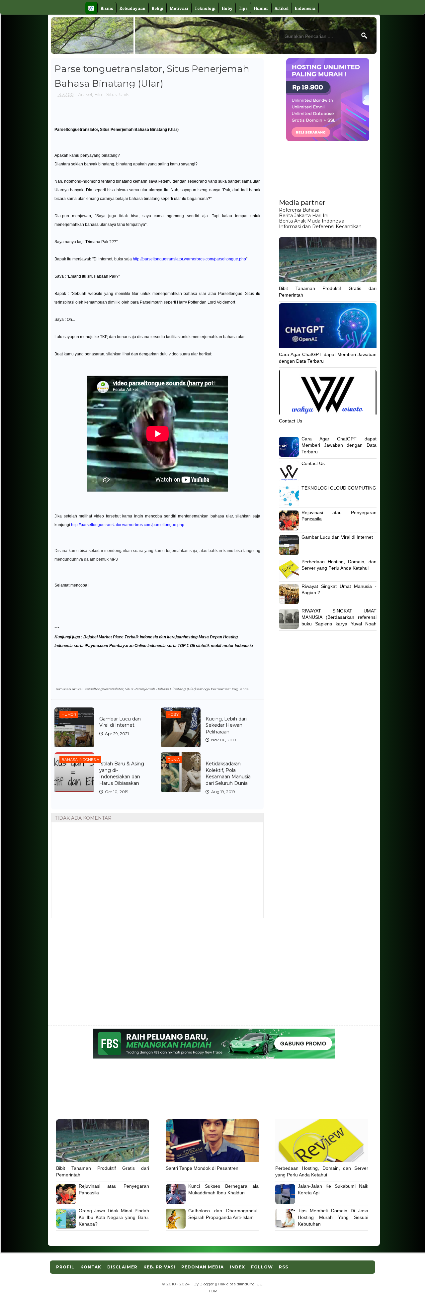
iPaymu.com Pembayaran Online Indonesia (125, 645)
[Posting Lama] (253, 933)
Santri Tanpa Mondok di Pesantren (202, 1168)
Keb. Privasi (159, 1266)
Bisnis (107, 8)
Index (237, 1266)
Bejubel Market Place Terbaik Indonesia (120, 637)
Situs (111, 94)
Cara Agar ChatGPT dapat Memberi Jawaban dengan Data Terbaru (339, 445)
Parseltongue (230, 293)
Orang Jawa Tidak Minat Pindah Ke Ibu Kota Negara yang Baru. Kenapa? (114, 1217)
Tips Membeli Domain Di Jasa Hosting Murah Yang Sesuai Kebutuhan (333, 1217)
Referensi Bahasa (299, 210)
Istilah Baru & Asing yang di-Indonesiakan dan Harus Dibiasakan (121, 773)
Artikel (282, 8)
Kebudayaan (132, 8)
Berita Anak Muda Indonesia (311, 221)
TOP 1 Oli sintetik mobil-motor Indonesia (215, 645)
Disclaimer (122, 1266)
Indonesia (305, 8)
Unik (124, 94)
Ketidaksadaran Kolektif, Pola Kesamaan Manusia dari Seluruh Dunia (228, 773)
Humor (261, 8)
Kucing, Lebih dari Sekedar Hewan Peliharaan (226, 725)
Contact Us (290, 420)
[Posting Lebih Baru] (58, 933)
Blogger (207, 1284)
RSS (283, 1266)
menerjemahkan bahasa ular (80, 224)
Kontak (90, 1266)
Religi (157, 8)
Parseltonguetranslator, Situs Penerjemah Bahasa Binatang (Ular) (116, 129)
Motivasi (179, 8)
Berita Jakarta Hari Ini (303, 216)
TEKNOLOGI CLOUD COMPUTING (338, 488)
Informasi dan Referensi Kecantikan (320, 227)
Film (99, 94)
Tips (243, 8)
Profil (65, 1266)
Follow (262, 1266)
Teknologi (205, 8)
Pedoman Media (202, 1266)
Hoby (227, 8)
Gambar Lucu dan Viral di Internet (120, 722)
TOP (212, 1291)
